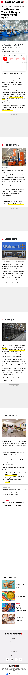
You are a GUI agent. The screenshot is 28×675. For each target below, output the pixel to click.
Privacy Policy (14, 641)
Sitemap (14, 645)
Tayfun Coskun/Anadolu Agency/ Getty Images (13, 341)
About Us (14, 638)
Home (2, 6)
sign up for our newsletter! (16, 203)
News (10, 505)
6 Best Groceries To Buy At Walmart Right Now (12, 108)
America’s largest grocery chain (12, 97)
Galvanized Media (13, 668)
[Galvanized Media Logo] (14, 666)
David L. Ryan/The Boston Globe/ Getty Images (13, 261)
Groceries (8, 6)
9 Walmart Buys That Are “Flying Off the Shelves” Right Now (15, 473)
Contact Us (14, 651)
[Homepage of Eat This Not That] (13, 633)
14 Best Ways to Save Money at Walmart (13, 480)
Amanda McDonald (8, 51)
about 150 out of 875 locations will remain (13, 451)
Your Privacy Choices (15, 674)
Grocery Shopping (9, 503)
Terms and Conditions (14, 648)
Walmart (16, 80)
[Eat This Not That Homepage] (14, 2)
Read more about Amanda (12, 494)
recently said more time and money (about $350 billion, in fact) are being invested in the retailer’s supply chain (14, 351)
